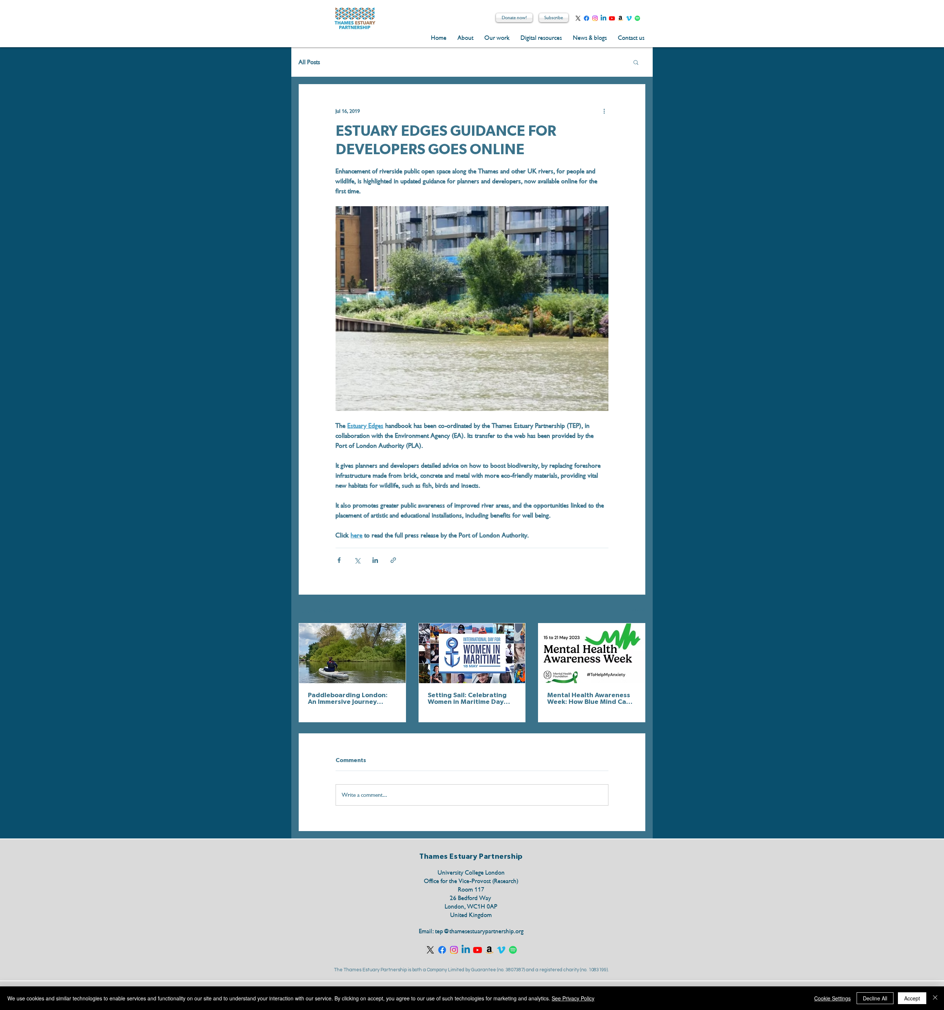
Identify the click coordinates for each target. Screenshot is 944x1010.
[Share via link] (393, 560)
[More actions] (604, 111)
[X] (578, 18)
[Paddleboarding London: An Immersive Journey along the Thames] (352, 653)
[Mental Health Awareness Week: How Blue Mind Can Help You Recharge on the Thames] (591, 653)
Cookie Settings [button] (832, 998)
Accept (912, 998)
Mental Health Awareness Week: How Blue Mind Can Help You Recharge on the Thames (588, 698)
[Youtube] (611, 18)
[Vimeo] (628, 18)
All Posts (309, 62)
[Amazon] (620, 18)
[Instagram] (594, 18)
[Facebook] (586, 18)
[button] (635, 62)
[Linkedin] (603, 18)
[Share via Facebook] (339, 560)
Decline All (875, 998)
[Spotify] (637, 18)
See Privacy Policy (573, 998)
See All (638, 609)
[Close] (935, 998)
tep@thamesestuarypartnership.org (479, 931)
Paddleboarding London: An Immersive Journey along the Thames (348, 698)
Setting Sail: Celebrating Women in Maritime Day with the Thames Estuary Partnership (467, 698)
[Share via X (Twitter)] (357, 560)
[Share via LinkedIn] (375, 560)
